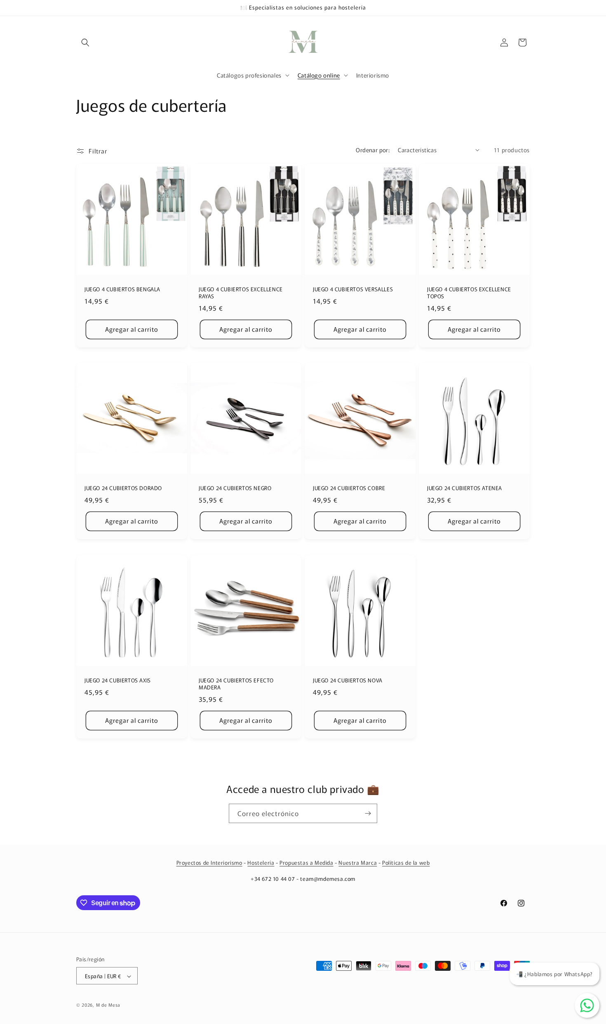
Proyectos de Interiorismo (209, 862)
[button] (85, 42)
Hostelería (260, 862)
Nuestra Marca (357, 862)
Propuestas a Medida (306, 862)
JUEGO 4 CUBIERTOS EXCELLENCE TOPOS (469, 293)
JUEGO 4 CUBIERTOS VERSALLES (353, 289)
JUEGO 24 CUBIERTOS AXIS (118, 680)
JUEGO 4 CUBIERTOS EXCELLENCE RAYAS (241, 293)
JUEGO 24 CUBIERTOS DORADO (123, 488)
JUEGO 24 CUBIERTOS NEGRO (235, 488)
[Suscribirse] (368, 813)
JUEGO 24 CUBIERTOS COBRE (349, 488)
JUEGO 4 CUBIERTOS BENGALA (122, 289)
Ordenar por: (373, 150)
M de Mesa (108, 1005)
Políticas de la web (406, 862)
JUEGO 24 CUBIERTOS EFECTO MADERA (236, 684)
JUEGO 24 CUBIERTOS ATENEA (464, 488)
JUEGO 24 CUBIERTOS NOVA (348, 680)
